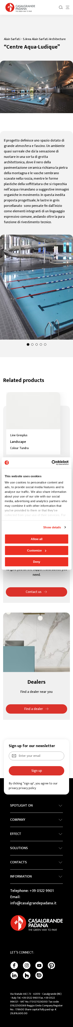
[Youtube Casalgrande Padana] (39, 965)
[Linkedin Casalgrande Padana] (14, 975)
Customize (34, 550)
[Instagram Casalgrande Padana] (27, 965)
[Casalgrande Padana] (20, 7)
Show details (52, 527)
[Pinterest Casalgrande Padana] (51, 965)
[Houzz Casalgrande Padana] (27, 975)
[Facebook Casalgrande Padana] (14, 965)
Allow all (36, 539)
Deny (36, 561)
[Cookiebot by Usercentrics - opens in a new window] (52, 462)
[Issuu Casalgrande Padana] (39, 975)
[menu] (67, 7)
